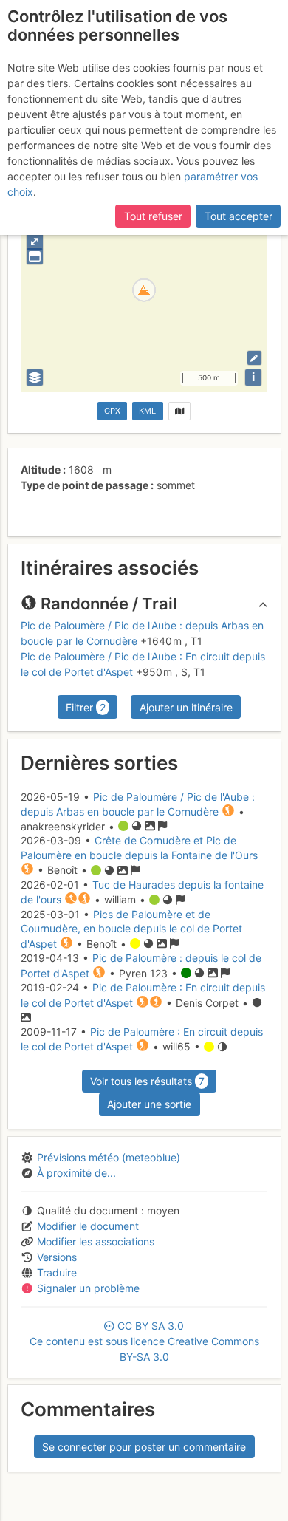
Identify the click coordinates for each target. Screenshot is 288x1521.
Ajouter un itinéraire (186, 707)
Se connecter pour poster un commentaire (144, 1446)
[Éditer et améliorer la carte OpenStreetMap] (254, 358)
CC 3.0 (144, 1341)
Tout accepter (238, 216)
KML (147, 411)
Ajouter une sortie (149, 1104)
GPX (112, 411)
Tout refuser (153, 216)
